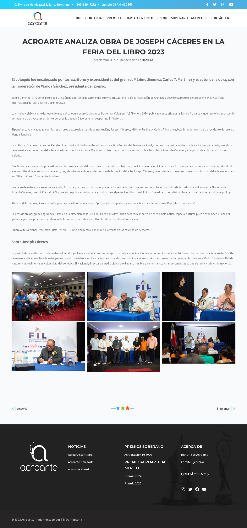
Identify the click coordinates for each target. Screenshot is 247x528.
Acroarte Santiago (80, 454)
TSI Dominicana (71, 519)
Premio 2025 (132, 483)
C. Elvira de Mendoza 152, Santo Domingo (42, 4)
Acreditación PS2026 (138, 454)
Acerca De (199, 18)
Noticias (96, 18)
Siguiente (223, 408)
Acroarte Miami (78, 469)
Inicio (81, 18)
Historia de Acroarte (194, 454)
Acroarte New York (80, 462)
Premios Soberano (172, 18)
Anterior (23, 408)
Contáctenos (222, 18)
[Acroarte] (38, 17)
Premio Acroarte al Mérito (130, 18)
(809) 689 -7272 (85, 4)
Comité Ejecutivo (192, 462)
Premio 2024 (132, 476)
